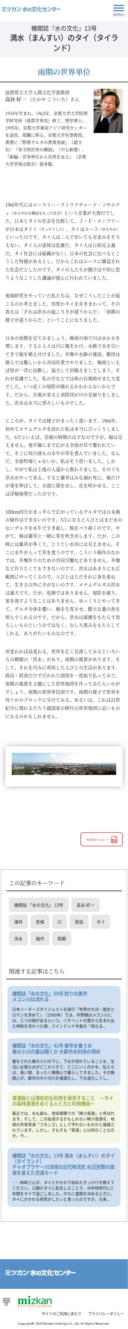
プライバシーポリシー (106, 1313)
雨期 (61, 938)
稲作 (40, 938)
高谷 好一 (85, 905)
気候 (40, 921)
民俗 (79, 921)
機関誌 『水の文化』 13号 (38, 905)
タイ (100, 921)
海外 (18, 921)
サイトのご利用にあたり (61, 1313)
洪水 (18, 938)
